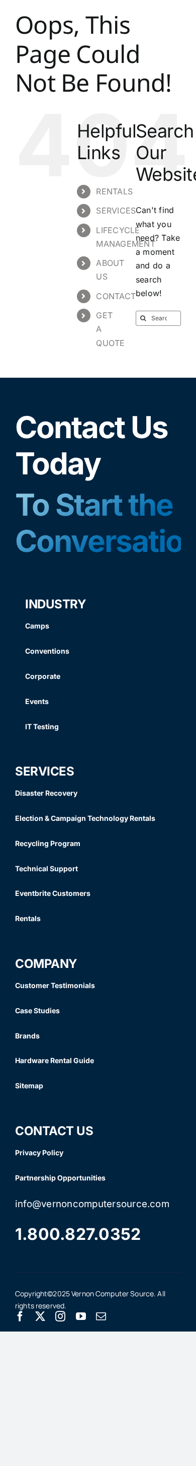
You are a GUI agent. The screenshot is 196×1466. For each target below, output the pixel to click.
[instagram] (60, 1316)
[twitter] (40, 1316)
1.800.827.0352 (78, 1234)
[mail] (101, 1316)
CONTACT (116, 296)
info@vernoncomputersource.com (92, 1204)
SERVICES (116, 210)
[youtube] (81, 1316)
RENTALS (114, 191)
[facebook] (20, 1316)
